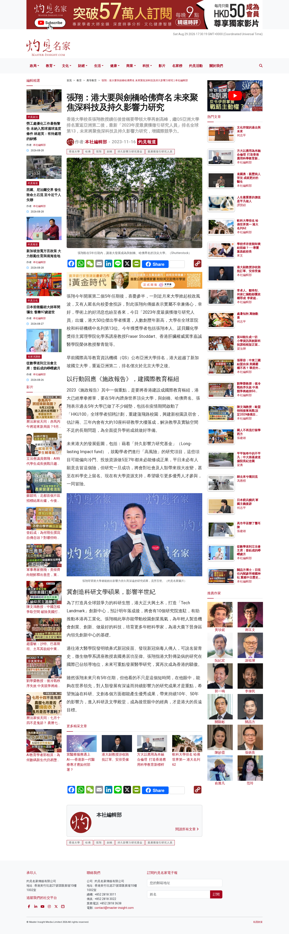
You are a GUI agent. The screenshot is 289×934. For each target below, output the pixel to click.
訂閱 (216, 894)
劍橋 (109, 151)
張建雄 (241, 438)
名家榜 (177, 66)
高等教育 (92, 80)
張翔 (99, 151)
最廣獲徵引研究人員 (160, 151)
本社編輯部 (96, 141)
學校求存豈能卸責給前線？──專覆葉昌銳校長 (249, 247)
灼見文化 (33, 300)
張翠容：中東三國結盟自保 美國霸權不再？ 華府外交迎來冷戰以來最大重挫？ (249, 368)
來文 (240, 255)
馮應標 (241, 480)
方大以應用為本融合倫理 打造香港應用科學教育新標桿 (151, 759)
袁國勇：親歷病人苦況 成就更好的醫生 (249, 177)
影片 (162, 66)
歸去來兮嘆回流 (247, 476)
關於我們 (216, 66)
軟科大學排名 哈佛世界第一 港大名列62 (186, 759)
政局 (33, 66)
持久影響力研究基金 (130, 151)
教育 (49, 66)
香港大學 (74, 151)
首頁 (69, 80)
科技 (146, 66)
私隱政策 (258, 922)
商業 (129, 66)
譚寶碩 (241, 205)
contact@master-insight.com (114, 907)
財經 (81, 66)
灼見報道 (147, 141)
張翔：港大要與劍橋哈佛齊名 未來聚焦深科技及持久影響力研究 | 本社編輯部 (145, 80)
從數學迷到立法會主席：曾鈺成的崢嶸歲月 (249, 550)
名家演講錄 (34, 356)
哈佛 (88, 151)
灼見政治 (33, 117)
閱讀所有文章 (186, 829)
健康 (113, 66)
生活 (97, 66)
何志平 (241, 135)
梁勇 (240, 465)
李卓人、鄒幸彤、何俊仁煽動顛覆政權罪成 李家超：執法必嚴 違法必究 (249, 298)
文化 (65, 66)
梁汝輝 (241, 348)
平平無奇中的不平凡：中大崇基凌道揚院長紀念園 (249, 457)
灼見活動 (196, 66)
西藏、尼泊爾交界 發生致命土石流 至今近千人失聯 (43, 195)
